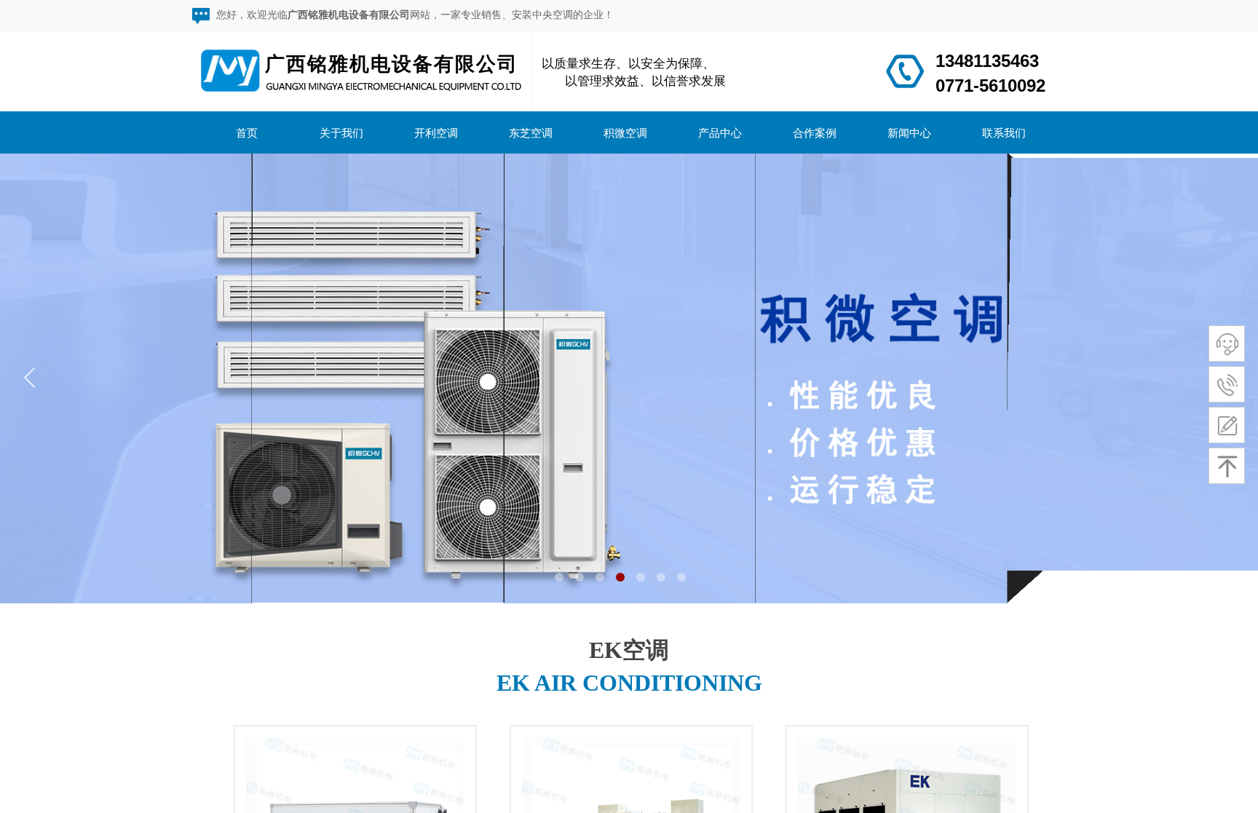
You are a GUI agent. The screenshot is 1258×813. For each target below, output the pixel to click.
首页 (247, 133)
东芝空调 (531, 133)
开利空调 (436, 133)
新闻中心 (909, 133)
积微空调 (625, 133)
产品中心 (720, 133)
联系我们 (1004, 133)
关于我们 (341, 133)
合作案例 (814, 133)
